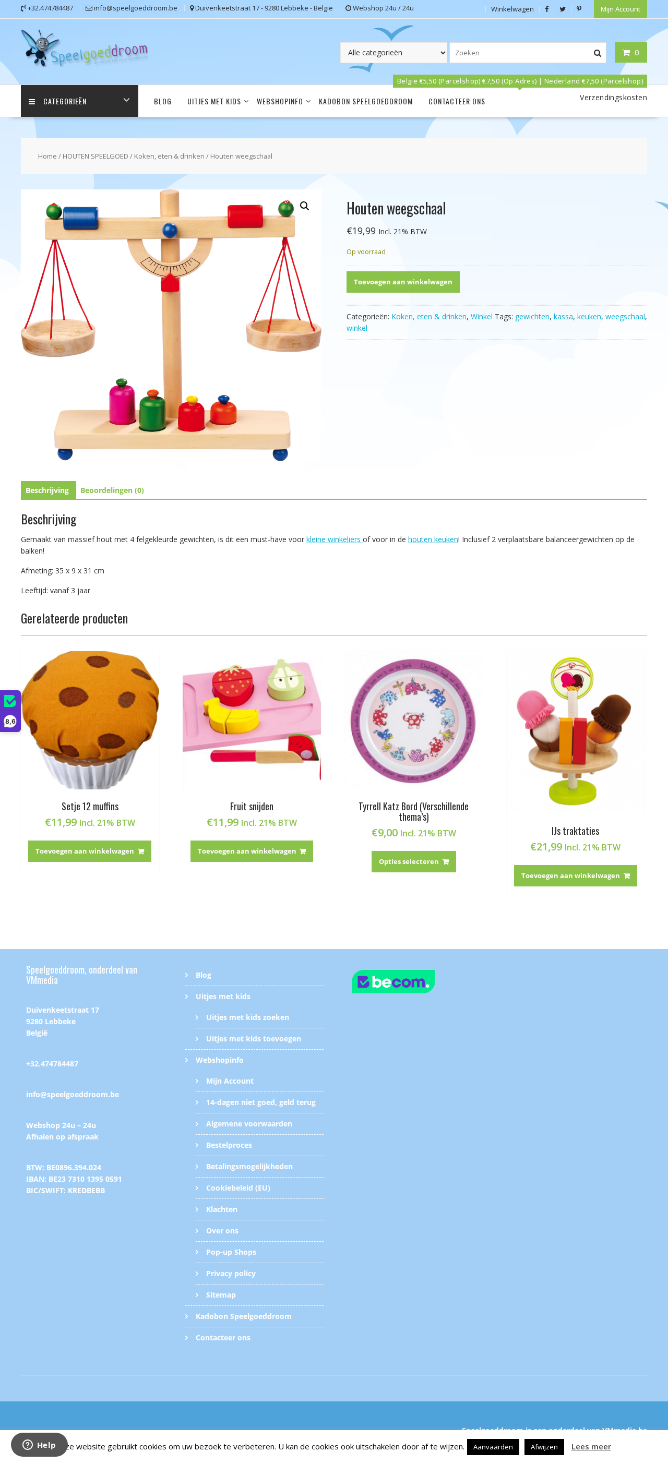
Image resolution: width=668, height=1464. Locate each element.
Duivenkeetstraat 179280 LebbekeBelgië (62, 1021)
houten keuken (433, 539)
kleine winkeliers (334, 539)
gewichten (532, 316)
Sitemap (221, 1295)
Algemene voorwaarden (249, 1124)
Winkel (482, 316)
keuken (589, 316)
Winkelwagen (512, 9)
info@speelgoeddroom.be (72, 1094)
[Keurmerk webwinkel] (413, 983)
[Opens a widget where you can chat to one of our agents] (39, 1446)
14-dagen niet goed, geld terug (261, 1102)
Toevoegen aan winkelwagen (403, 281)
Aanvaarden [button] (493, 1446)
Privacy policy (231, 1273)
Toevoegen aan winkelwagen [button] (84, 851)
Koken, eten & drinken (169, 156)
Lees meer (591, 1446)
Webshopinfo (280, 100)
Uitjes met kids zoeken (247, 1017)
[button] (304, 206)
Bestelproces (229, 1145)
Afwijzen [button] (544, 1446)
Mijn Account (620, 9)
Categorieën (65, 100)
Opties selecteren (409, 861)
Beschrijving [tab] (47, 490)
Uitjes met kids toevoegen (253, 1038)
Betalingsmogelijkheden (249, 1166)
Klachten (221, 1209)
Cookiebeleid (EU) (238, 1188)
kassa (563, 316)
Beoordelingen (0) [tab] (112, 490)
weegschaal (625, 316)
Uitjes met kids (214, 100)
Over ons (222, 1230)
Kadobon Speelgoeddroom (366, 100)
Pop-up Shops (231, 1252)
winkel (357, 328)
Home (47, 156)
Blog (163, 100)
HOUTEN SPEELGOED (95, 156)
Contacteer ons (456, 100)
